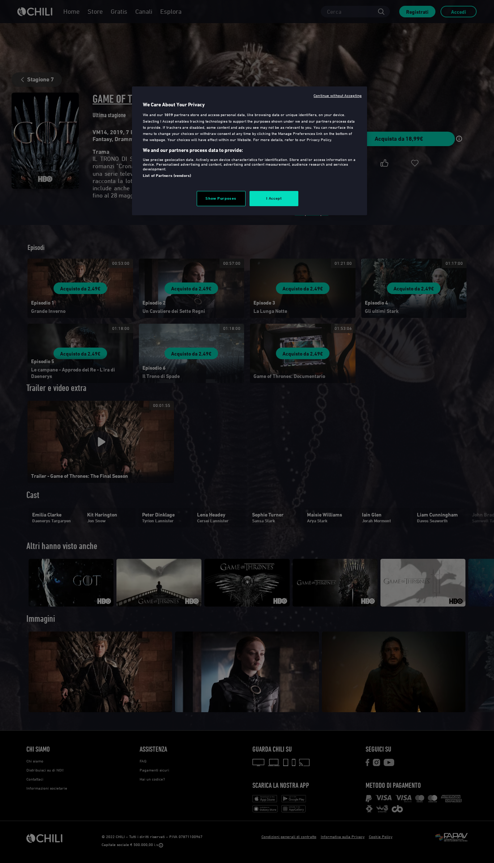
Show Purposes (220, 198)
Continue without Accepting (338, 95)
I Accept (274, 198)
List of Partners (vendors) (167, 175)
